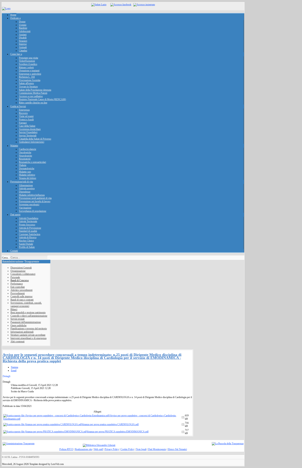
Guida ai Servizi (18, 106)
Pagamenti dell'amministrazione (25, 322)
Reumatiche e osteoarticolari (32, 162)
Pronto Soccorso (27, 224)
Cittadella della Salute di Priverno (35, 138)
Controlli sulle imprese (21, 296)
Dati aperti (15, 214)
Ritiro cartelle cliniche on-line (33, 102)
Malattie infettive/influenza (32, 195)
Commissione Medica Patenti (33, 93)
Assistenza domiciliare (30, 129)
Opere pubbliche (18, 325)
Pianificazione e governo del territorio (28, 328)
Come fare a (16, 54)
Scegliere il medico (28, 64)
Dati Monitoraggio (157, 449)
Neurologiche (25, 155)
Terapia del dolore (27, 178)
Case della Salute (27, 125)
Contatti (14, 250)
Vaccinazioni (25, 207)
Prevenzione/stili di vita (21, 181)
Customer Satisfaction (29, 234)
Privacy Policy (112, 449)
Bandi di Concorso (19, 280)
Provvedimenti (17, 293)
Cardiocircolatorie (27, 149)
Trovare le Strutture (28, 86)
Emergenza (24, 109)
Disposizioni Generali (21, 267)
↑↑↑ (4, 460)
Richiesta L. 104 (27, 76)
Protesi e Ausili (26, 119)
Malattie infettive (27, 174)
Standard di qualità (28, 231)
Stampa (14, 367)
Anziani (23, 34)
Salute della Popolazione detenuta (35, 89)
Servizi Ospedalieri (28, 132)
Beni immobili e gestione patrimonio (28, 312)
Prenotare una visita (28, 57)
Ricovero (23, 113)
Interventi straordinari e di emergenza (28, 338)
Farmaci (23, 122)
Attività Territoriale (28, 221)
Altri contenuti (17, 341)
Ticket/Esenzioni (27, 60)
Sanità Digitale (26, 244)
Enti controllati (17, 287)
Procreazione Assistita (29, 80)
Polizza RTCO (66, 449)
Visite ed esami (26, 116)
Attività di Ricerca (27, 237)
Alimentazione (26, 185)
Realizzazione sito (83, 449)
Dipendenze (24, 191)
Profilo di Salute (27, 247)
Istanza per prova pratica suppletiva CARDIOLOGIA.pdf (111, 424)
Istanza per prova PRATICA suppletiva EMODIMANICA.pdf (118, 431)
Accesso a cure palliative (31, 96)
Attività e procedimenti (21, 290)
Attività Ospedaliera (28, 218)
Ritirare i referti (26, 67)
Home (13, 14)
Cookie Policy (127, 449)
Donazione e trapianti (29, 70)
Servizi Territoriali (27, 135)
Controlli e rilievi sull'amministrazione (28, 315)
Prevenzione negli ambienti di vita (35, 198)
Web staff (98, 449)
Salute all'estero (26, 83)
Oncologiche (25, 152)
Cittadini (23, 50)
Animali (23, 47)
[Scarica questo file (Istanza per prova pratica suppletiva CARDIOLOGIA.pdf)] (43, 424)
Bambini (23, 28)
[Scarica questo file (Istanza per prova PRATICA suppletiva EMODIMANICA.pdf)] (45, 431)
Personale (15, 277)
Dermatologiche (26, 168)
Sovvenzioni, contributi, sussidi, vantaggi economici (26, 304)
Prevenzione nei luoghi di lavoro (34, 201)
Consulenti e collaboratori (22, 274)
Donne (22, 21)
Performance (16, 283)
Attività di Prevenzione (30, 227)
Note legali (141, 449)
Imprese (23, 44)
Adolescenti (24, 31)
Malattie (14, 145)
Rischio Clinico (26, 240)
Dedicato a (15, 18)
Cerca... (5, 257)
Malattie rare (25, 171)
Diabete (22, 165)
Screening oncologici (29, 204)
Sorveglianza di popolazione (32, 211)
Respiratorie (25, 158)
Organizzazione (17, 270)
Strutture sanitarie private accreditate (27, 334)
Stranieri (23, 40)
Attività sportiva (27, 188)
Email (13, 370)
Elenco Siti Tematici (177, 449)
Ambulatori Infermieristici (31, 142)
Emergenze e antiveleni (30, 73)
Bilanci (13, 309)
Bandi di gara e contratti (21, 299)
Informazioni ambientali (21, 331)
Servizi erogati (17, 318)
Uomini (22, 24)
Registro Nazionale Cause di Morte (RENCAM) (42, 99)
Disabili (23, 37)
